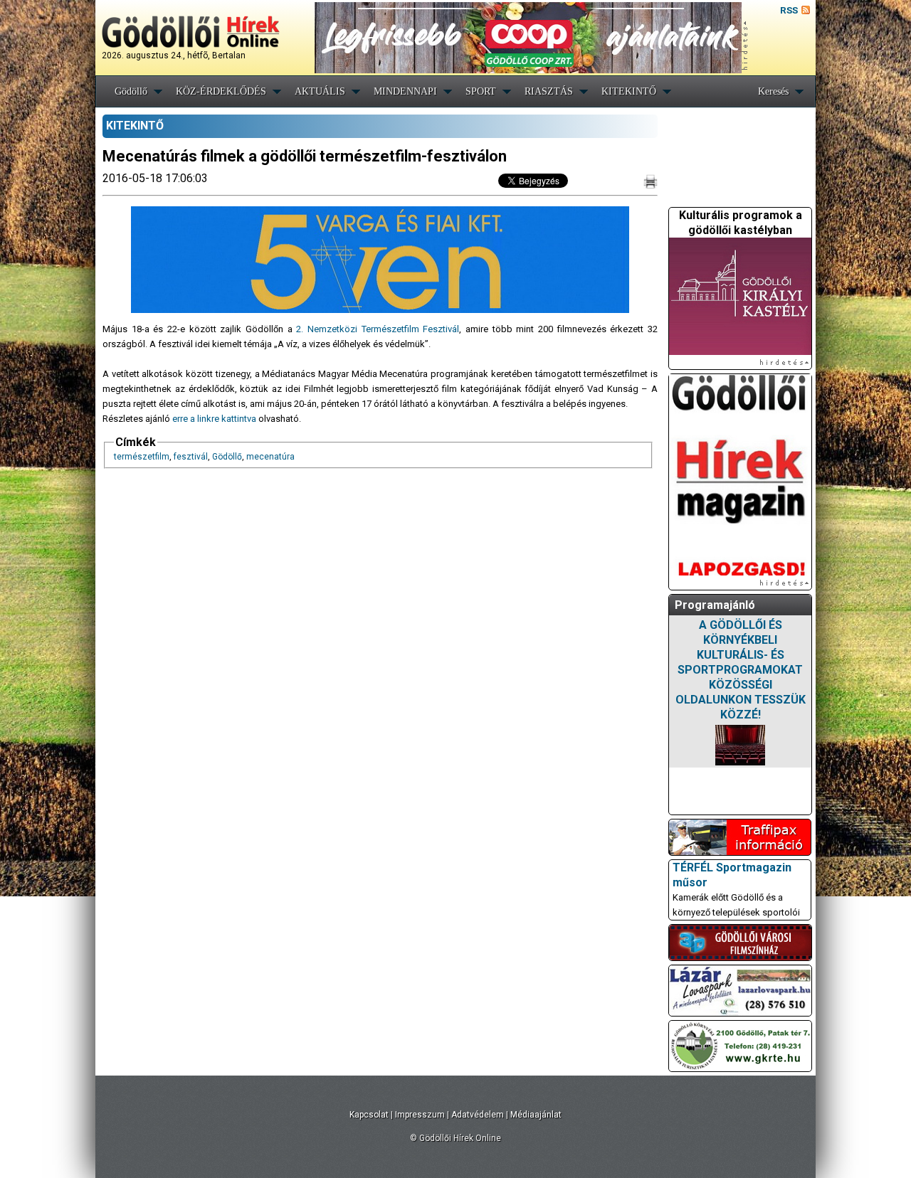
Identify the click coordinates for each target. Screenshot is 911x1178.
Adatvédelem (477, 1115)
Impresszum (420, 1115)
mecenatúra (270, 457)
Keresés (773, 91)
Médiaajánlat (536, 1115)
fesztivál (191, 457)
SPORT (480, 91)
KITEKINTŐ (628, 91)
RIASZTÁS (549, 91)
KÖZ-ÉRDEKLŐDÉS (221, 91)
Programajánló (715, 605)
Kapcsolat (369, 1115)
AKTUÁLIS (320, 91)
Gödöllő (131, 91)
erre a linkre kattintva (214, 418)
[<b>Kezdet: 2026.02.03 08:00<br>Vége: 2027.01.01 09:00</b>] (740, 745)
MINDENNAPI (405, 91)
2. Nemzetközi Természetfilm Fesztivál (377, 329)
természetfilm (141, 457)
